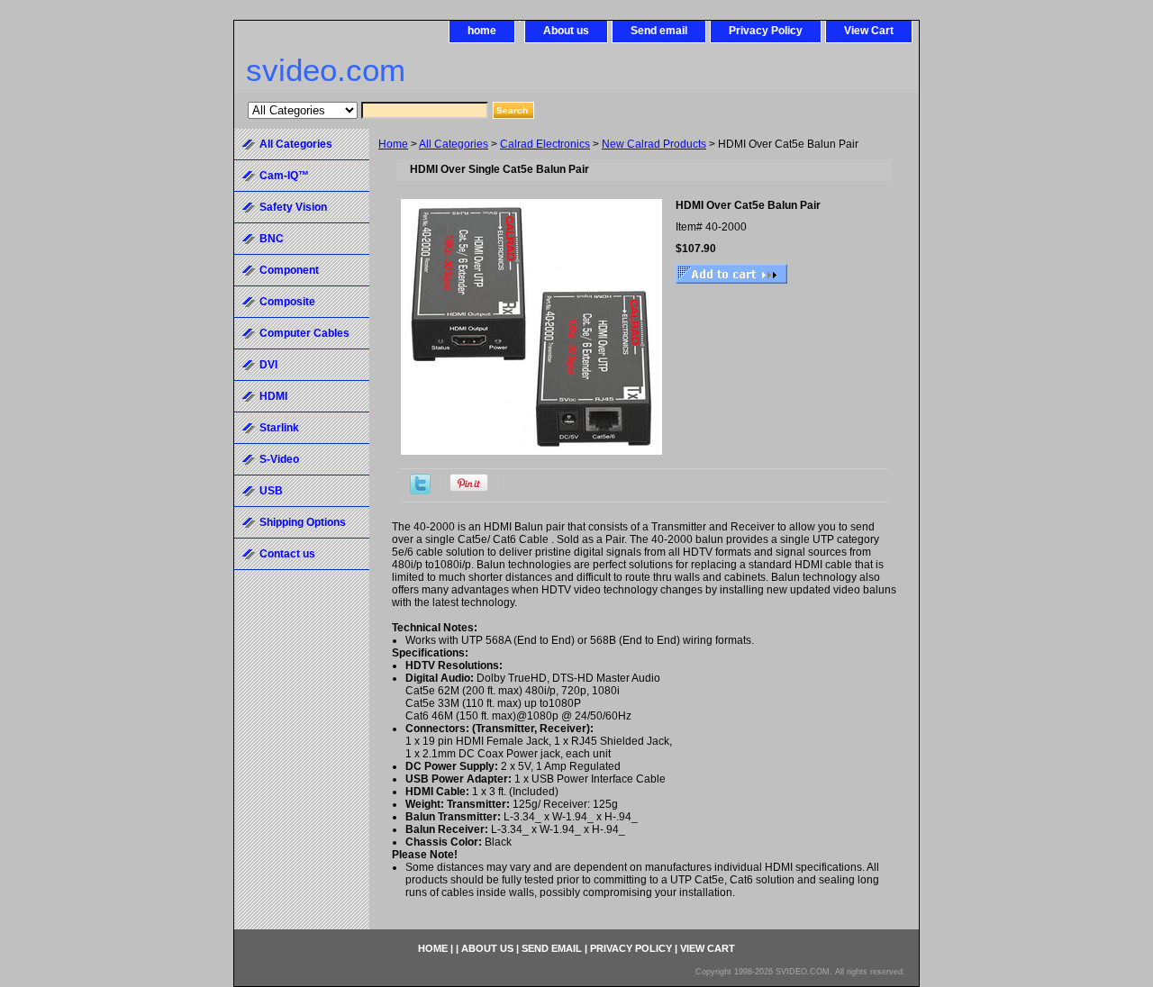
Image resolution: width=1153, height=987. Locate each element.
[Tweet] (420, 490)
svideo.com (325, 69)
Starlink (279, 427)
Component (289, 270)
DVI (268, 364)
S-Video (279, 459)
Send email (659, 30)
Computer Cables (304, 333)
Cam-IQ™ (284, 175)
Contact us (287, 554)
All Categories (453, 144)
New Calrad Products (654, 144)
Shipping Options (302, 522)
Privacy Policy (766, 30)
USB (271, 490)
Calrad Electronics (545, 144)
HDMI (273, 396)
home (482, 30)
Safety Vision (293, 207)
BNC (271, 238)
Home (393, 144)
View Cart (869, 30)
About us (566, 30)
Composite (287, 301)
